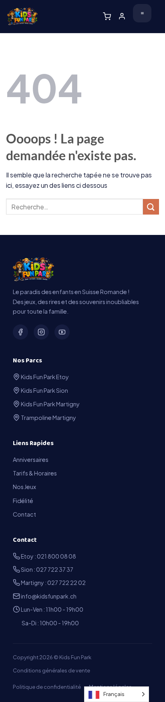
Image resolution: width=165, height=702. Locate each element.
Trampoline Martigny (48, 417)
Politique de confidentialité (47, 687)
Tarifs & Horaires (35, 473)
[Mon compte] (122, 16)
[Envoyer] (151, 207)
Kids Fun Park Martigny (50, 404)
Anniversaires (30, 459)
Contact (24, 514)
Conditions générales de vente (51, 670)
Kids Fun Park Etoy (44, 376)
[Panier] (107, 16)
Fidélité (23, 500)
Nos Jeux (24, 486)
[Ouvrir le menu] (142, 13)
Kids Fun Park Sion (44, 390)
